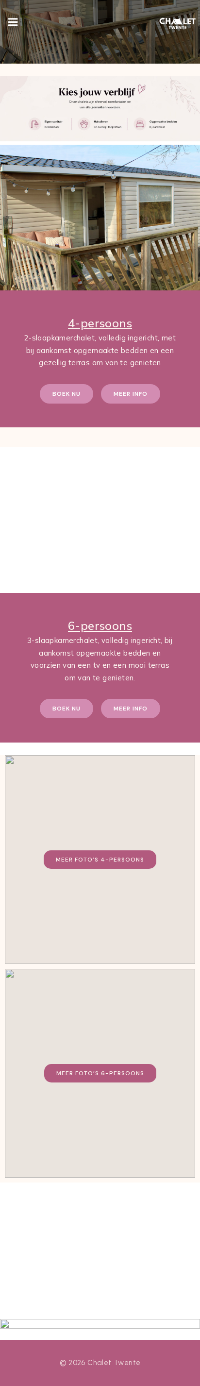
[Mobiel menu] (13, 22)
